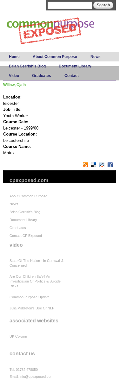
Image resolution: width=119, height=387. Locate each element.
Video (14, 75)
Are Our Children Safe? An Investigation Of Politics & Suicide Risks (35, 281)
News (95, 56)
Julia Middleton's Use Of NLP (32, 308)
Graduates (41, 75)
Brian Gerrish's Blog (27, 66)
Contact (71, 75)
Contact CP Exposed (26, 236)
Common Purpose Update (30, 297)
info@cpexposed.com (36, 376)
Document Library (75, 66)
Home (14, 56)
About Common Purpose (55, 56)
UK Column (18, 336)
